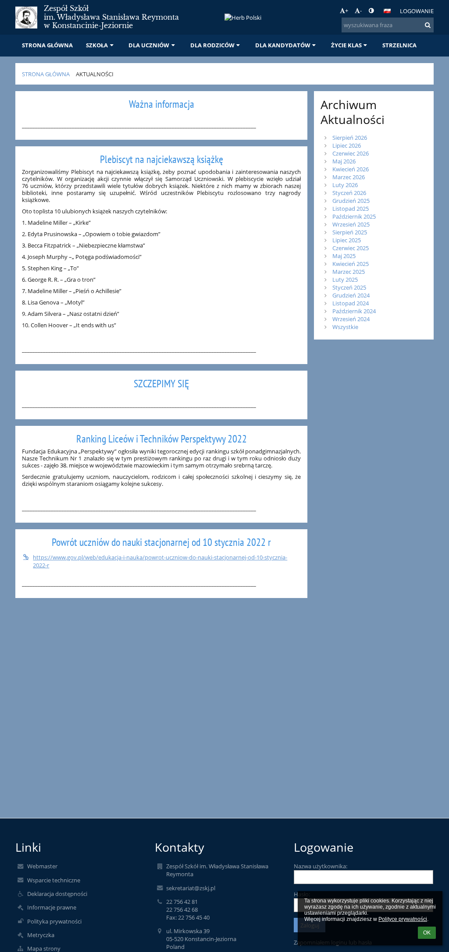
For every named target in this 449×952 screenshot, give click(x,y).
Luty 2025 (345, 279)
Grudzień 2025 (351, 201)
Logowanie (417, 11)
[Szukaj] (428, 25)
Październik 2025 (354, 216)
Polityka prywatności (54, 921)
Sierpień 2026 (349, 138)
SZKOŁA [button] (97, 45)
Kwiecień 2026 (350, 169)
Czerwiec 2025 (350, 248)
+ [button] (346, 10)
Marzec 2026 (348, 177)
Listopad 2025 (350, 208)
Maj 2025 (344, 256)
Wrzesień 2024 (351, 319)
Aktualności (95, 74)
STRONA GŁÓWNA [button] (47, 45)
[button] (371, 10)
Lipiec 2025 (346, 240)
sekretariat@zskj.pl (190, 888)
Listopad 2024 (350, 303)
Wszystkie (345, 327)
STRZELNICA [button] (399, 45)
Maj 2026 (344, 161)
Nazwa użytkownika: (320, 866)
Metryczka (40, 935)
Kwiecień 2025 (350, 264)
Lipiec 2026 (346, 145)
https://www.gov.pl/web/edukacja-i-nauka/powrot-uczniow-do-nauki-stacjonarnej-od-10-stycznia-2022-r (160, 561)
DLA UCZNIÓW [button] (148, 45)
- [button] (361, 10)
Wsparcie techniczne (53, 880)
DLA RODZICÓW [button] (212, 45)
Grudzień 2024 (351, 295)
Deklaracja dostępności (57, 894)
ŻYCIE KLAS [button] (346, 45)
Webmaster (42, 866)
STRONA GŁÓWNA (46, 74)
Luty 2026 (345, 185)
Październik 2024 (354, 311)
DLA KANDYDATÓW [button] (282, 45)
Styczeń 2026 (349, 193)
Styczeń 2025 (349, 287)
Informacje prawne (51, 907)
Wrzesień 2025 (351, 224)
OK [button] (427, 933)
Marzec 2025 (348, 272)
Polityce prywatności (402, 919)
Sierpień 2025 (349, 232)
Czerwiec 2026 (350, 153)
